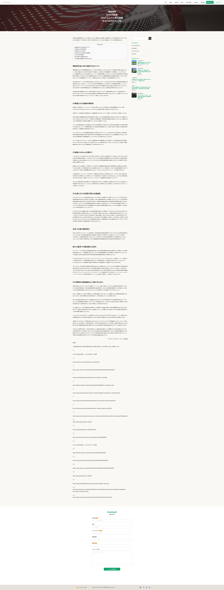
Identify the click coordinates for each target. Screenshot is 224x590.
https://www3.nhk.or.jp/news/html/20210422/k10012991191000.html (90, 460)
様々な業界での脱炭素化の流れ (81, 56)
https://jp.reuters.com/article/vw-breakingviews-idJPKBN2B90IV (90, 437)
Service (176, 2)
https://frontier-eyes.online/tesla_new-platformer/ (86, 362)
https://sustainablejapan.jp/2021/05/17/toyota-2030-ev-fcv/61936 (90, 377)
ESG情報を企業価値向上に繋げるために (83, 58)
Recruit (202, 2)
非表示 (101, 44)
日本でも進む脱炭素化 (79, 54)
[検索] (150, 38)
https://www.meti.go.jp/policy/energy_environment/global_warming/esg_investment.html (96, 392)
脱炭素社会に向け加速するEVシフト (82, 47)
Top (165, 2)
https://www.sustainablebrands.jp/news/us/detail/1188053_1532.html (91, 483)
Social (134, 53)
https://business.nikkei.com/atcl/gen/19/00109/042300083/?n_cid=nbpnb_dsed (93, 385)
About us (196, 2)
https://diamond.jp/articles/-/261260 (82, 475)
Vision (170, 2)
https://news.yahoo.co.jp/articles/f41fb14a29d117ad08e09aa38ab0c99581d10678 (94, 369)
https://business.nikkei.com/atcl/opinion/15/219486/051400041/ (89, 452)
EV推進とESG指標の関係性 (80, 49)
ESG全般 (134, 48)
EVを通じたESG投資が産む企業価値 (82, 53)
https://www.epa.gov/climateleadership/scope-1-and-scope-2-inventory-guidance (94, 400)
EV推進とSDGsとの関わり (80, 51)
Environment (136, 45)
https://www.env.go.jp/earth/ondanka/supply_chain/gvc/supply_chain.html (92, 408)
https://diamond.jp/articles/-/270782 (82, 421)
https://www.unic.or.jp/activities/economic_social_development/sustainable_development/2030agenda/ (100, 416)
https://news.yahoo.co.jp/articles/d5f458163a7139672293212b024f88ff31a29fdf (93, 468)
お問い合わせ (100, 335)
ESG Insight (188, 2)
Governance (135, 51)
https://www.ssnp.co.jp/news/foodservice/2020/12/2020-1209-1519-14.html (92, 497)
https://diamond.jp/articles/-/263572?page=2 (84, 429)
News (182, 2)
